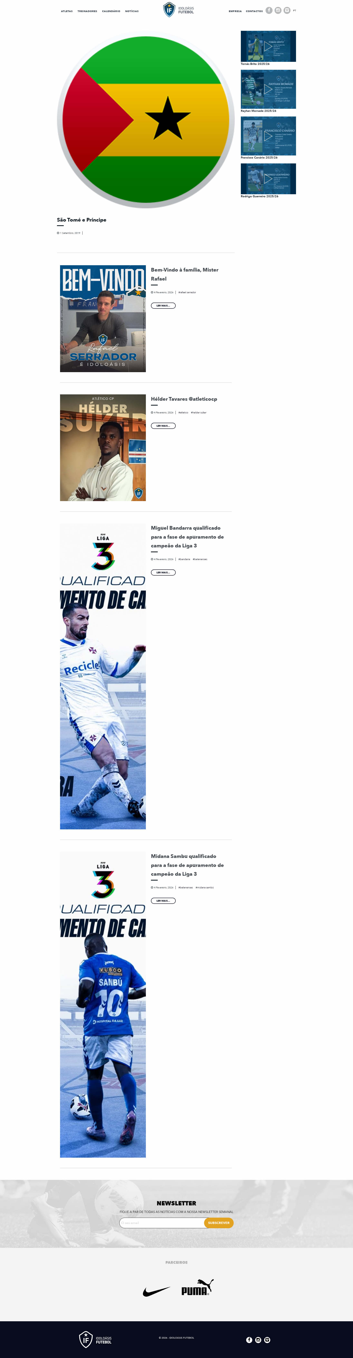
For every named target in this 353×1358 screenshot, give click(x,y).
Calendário (111, 11)
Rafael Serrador (188, 292)
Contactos (254, 11)
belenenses (200, 559)
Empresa (235, 11)
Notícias (132, 11)
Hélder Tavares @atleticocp (184, 399)
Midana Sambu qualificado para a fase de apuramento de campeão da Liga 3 (187, 865)
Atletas (67, 11)
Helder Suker (199, 412)
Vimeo (287, 10)
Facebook (269, 10)
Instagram (278, 10)
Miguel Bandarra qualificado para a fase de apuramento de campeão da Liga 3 (187, 537)
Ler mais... (163, 305)
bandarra (185, 559)
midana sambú (205, 887)
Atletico (184, 412)
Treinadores (87, 11)
